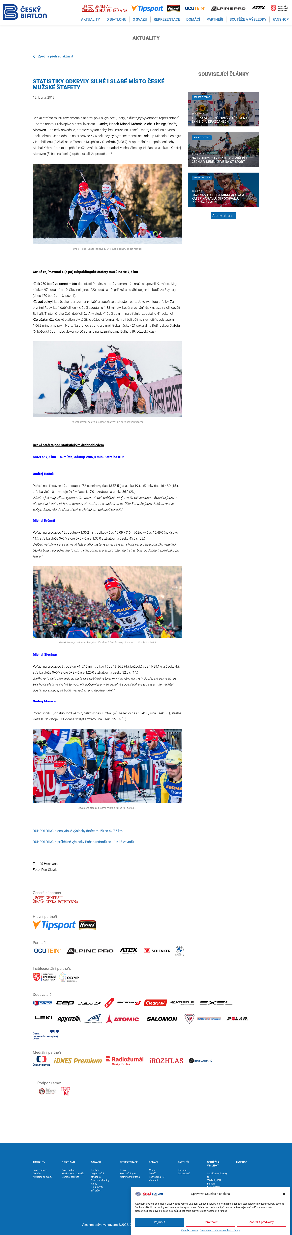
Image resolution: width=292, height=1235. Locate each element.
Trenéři (152, 1173)
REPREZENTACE (129, 1162)
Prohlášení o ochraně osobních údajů (220, 1230)
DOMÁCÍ (153, 1162)
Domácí (37, 1173)
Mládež (153, 1170)
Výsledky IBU (214, 1180)
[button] (284, 1194)
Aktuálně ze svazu (42, 1177)
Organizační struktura (97, 1175)
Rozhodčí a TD (156, 1177)
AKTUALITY (39, 1162)
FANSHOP (241, 1162)
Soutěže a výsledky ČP (217, 1175)
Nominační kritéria (130, 1177)
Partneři (182, 1170)
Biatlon (211, 1183)
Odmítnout (211, 1222)
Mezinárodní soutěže (73, 1173)
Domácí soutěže (70, 1177)
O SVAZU (96, 1162)
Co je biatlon (68, 1170)
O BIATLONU (68, 1162)
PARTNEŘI (183, 1162)
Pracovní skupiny (100, 1180)
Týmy (123, 1170)
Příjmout (159, 1222)
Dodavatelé (184, 1173)
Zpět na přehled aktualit (55, 56)
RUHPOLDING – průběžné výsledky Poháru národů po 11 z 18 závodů (83, 842)
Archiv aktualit (223, 216)
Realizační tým (128, 1173)
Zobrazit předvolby (261, 1222)
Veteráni (153, 1180)
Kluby (94, 1183)
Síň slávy (96, 1190)
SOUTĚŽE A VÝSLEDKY (213, 1164)
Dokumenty (97, 1187)
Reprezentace (40, 1170)
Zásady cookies (189, 1230)
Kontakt (95, 1170)
